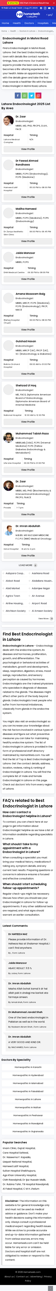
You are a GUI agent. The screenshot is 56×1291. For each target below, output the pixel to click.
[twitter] (53, 8)
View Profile (28, 149)
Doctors (29, 23)
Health (17, 23)
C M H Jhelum (31, 1189)
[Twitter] (31, 96)
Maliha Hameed (26, 209)
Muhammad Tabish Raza (32, 433)
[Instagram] (45, 8)
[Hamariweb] (28, 14)
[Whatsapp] (25, 96)
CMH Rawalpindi (12, 1179)
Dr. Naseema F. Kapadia (16, 1157)
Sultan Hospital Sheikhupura (19, 1170)
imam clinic (9, 1148)
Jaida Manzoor (25, 253)
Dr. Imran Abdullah (28, 526)
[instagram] (38, 96)
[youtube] (49, 8)
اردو (50, 14)
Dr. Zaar (21, 116)
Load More (26, 565)
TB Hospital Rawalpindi (35, 1184)
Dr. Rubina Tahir (12, 1184)
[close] (54, 3)
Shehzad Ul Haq (26, 385)
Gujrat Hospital (26, 1148)
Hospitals (43, 23)
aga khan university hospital (19, 1175)
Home (5, 23)
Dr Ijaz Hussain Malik (34, 1179)
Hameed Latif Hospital (15, 1166)
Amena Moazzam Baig (30, 294)
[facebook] (41, 8)
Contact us (22, 1276)
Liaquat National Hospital (17, 1161)
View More (43, 618)
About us (9, 1276)
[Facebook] (18, 96)
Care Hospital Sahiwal (15, 1152)
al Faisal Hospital (12, 1189)
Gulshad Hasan (26, 341)
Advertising (36, 1276)
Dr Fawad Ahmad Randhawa (27, 162)
